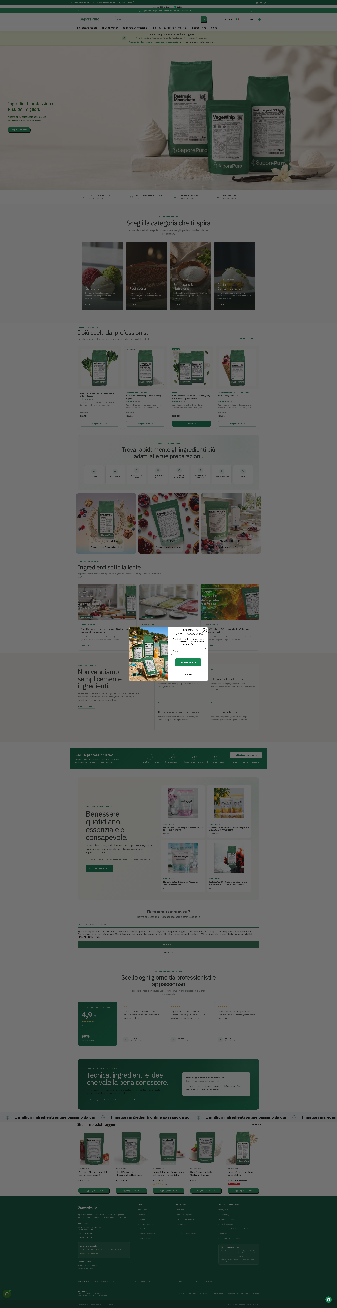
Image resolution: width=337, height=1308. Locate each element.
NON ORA (188, 675)
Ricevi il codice (188, 662)
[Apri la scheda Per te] (328, 1299)
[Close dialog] (204, 630)
